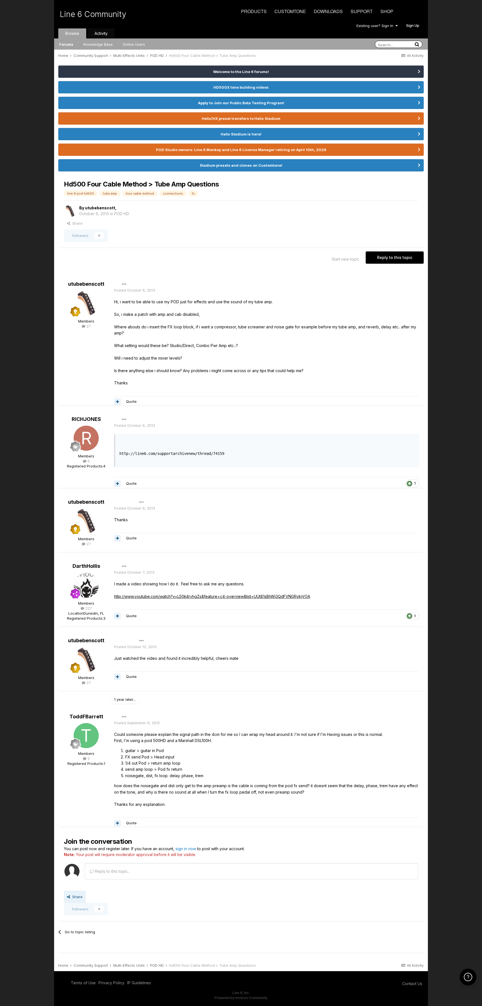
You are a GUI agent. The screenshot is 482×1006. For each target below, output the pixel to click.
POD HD (121, 213)
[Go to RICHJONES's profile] (86, 438)
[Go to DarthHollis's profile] (86, 585)
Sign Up (412, 25)
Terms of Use (83, 982)
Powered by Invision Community (241, 998)
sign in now (185, 848)
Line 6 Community (93, 14)
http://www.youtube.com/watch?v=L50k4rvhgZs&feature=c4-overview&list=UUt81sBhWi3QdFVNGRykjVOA (212, 596)
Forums (66, 44)
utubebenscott (100, 207)
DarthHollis (86, 566)
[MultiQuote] (117, 401)
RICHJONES (86, 419)
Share (76, 223)
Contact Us (412, 983)
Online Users (134, 44)
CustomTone (290, 11)
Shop (386, 11)
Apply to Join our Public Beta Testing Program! (241, 103)
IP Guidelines (139, 982)
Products (254, 11)
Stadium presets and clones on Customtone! (241, 165)
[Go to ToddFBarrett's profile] (86, 735)
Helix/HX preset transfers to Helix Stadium (241, 118)
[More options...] (124, 284)
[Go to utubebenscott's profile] (70, 211)
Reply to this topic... (112, 871)
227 (88, 608)
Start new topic (345, 259)
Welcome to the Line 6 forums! (241, 71)
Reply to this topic (394, 257)
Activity (101, 33)
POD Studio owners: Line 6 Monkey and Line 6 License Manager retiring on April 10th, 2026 (241, 149)
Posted (134, 290)
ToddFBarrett (86, 716)
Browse (72, 33)
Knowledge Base (98, 44)
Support (362, 11)
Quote (131, 401)
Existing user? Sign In (376, 25)
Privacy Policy (111, 982)
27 (88, 326)
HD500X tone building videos (241, 87)
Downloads (328, 11)
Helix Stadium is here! (241, 134)
